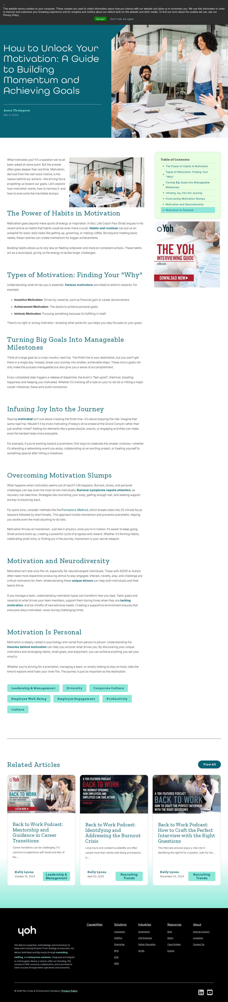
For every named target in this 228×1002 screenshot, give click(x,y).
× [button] (4, 4)
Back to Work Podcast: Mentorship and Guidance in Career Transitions (38, 832)
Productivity (117, 699)
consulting (62, 952)
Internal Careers (201, 931)
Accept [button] (100, 19)
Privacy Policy (70, 991)
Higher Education (147, 944)
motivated (25, 419)
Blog (169, 931)
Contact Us (198, 944)
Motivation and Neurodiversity (185, 204)
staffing (18, 957)
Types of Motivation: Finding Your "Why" (187, 174)
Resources (174, 924)
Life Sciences (145, 938)
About (197, 924)
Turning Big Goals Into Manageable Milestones (188, 185)
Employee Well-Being (28, 699)
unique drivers (82, 580)
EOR (116, 957)
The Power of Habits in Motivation (187, 166)
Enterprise (119, 944)
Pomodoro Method (74, 510)
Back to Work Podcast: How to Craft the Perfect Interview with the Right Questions (186, 833)
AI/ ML (141, 950)
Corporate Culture (109, 688)
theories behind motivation (27, 647)
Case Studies (174, 944)
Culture (17, 709)
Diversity (74, 688)
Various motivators (79, 285)
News (170, 938)
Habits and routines (103, 228)
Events (170, 950)
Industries (144, 924)
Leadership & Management (33, 688)
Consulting (119, 931)
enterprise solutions (39, 957)
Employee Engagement (76, 699)
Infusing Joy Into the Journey (184, 192)
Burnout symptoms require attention (104, 490)
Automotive (144, 931)
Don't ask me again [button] (122, 19)
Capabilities (94, 924)
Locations (198, 938)
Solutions (120, 924)
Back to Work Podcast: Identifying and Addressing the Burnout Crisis (113, 833)
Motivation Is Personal (179, 210)
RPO (116, 950)
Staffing (118, 938)
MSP (116, 963)
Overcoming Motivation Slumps (185, 198)
